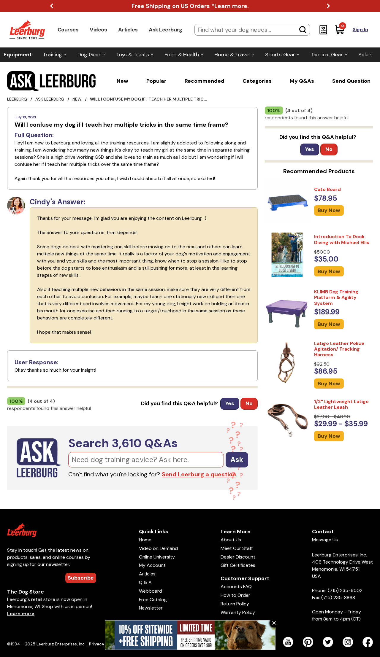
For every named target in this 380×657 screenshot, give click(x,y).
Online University (157, 557)
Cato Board (327, 189)
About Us (231, 540)
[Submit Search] (302, 30)
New (122, 81)
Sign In (360, 29)
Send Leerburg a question (199, 474)
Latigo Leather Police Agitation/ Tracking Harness (339, 349)
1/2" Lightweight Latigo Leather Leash (341, 404)
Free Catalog (153, 599)
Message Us (325, 540)
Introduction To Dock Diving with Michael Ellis (341, 239)
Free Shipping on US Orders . (190, 6)
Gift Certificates (238, 565)
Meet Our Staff (237, 548)
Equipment (18, 54)
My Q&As (302, 81)
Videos (98, 29)
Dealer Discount (238, 557)
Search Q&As (123, 443)
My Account (152, 565)
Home (145, 540)
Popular (156, 81)
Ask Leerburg (165, 29)
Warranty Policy (238, 612)
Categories (257, 81)
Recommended (204, 81)
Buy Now (329, 210)
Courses (68, 29)
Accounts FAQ (236, 586)
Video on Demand (158, 548)
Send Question (351, 81)
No (249, 403)
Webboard (150, 591)
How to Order (235, 595)
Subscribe (81, 577)
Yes (229, 403)
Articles (128, 29)
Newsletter (151, 608)
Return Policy (235, 604)
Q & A (145, 582)
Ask (236, 459)
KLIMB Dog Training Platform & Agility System (336, 297)
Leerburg (17, 99)
